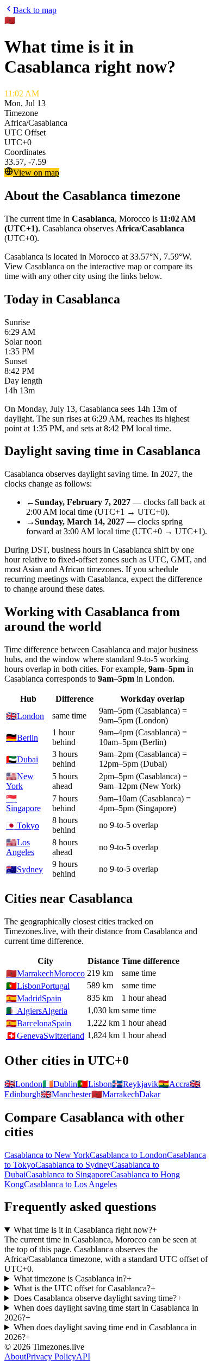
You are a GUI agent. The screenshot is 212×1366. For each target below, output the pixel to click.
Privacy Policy (51, 1356)
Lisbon (94, 1084)
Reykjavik (135, 1084)
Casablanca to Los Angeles (70, 1184)
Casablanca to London (128, 1155)
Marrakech (115, 1094)
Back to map (35, 10)
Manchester (66, 1094)
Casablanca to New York (47, 1155)
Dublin (59, 1084)
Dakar (149, 1094)
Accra (174, 1084)
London (23, 1084)
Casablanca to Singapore (68, 1174)
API (83, 1356)
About (15, 1356)
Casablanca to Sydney (73, 1164)
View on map (36, 172)
